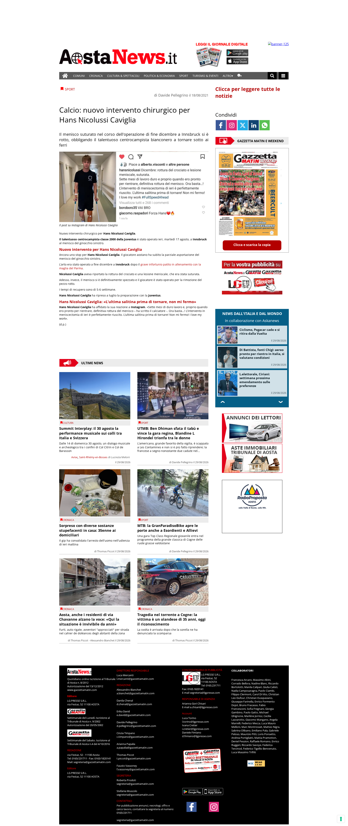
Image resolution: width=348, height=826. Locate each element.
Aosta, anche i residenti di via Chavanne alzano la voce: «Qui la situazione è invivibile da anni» (89, 619)
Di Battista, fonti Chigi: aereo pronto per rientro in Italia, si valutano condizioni (261, 354)
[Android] (238, 52)
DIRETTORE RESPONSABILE (133, 670)
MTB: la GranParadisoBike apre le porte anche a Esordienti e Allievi (167, 528)
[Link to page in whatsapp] (264, 125)
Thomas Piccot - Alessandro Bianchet (93, 640)
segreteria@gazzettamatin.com (92, 762)
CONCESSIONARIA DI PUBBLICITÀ (202, 670)
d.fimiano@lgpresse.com (197, 736)
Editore (72, 696)
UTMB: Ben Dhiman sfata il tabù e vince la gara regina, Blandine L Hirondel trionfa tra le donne (168, 433)
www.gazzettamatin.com (82, 690)
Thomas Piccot (106, 551)
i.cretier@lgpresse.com (195, 729)
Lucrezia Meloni (120, 457)
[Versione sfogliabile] (209, 54)
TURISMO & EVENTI (205, 76)
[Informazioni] (239, 75)
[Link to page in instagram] (232, 125)
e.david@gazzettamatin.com (134, 715)
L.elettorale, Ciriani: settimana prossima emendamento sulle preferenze (254, 380)
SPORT (183, 76)
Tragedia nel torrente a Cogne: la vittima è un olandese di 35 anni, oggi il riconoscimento (171, 619)
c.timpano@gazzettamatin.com (135, 737)
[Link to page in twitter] (243, 125)
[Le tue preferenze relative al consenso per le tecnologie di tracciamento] (341, 819)
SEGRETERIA (124, 775)
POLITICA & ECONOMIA (159, 76)
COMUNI (79, 76)
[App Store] (238, 61)
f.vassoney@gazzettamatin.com (136, 769)
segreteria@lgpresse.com (205, 692)
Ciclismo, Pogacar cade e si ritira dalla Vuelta (259, 332)
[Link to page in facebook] (221, 125)
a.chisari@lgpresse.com (204, 707)
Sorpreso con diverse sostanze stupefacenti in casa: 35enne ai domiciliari (87, 530)
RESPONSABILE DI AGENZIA (198, 699)
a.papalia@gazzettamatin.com (135, 747)
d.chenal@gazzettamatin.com (134, 704)
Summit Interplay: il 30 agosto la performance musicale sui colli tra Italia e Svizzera (90, 433)
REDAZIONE (74, 750)
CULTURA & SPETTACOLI (123, 76)
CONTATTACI (124, 801)
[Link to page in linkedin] (254, 125)
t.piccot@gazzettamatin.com (134, 758)
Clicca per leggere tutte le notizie (247, 92)
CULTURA (68, 423)
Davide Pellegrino (173, 95)
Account (187, 713)
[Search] (272, 75)
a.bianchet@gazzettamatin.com (135, 693)
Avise (74, 457)
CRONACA (96, 76)
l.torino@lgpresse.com (195, 721)
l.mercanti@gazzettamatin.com (135, 679)
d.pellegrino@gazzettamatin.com (136, 726)
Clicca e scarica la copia (252, 245)
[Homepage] (65, 75)
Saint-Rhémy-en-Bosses (93, 457)
